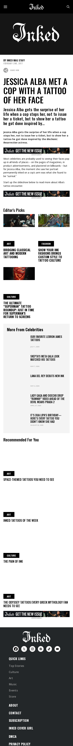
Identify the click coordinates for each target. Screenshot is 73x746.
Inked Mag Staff (16, 60)
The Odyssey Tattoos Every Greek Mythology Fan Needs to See (35, 604)
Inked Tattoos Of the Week (20, 520)
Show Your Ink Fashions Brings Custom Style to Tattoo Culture (50, 255)
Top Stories (16, 666)
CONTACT (15, 713)
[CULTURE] (19, 273)
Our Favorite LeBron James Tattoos (46, 338)
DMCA (12, 736)
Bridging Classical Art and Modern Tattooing (17, 253)
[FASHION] (54, 220)
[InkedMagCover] (36, 150)
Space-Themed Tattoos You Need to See (28, 479)
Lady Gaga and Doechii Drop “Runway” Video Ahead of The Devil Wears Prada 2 (48, 398)
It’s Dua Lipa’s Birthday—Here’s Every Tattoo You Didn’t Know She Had (45, 418)
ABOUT (13, 705)
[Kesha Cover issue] (36, 613)
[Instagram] (32, 649)
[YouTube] (57, 649)
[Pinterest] (41, 649)
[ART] (19, 220)
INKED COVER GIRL (21, 728)
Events (13, 690)
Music (13, 684)
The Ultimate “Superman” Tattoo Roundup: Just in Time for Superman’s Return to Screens (18, 310)
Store (12, 696)
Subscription (19, 720)
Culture (14, 672)
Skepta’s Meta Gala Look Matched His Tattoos (45, 358)
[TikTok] (49, 649)
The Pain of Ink (13, 561)
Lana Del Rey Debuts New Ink (47, 376)
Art (11, 678)
